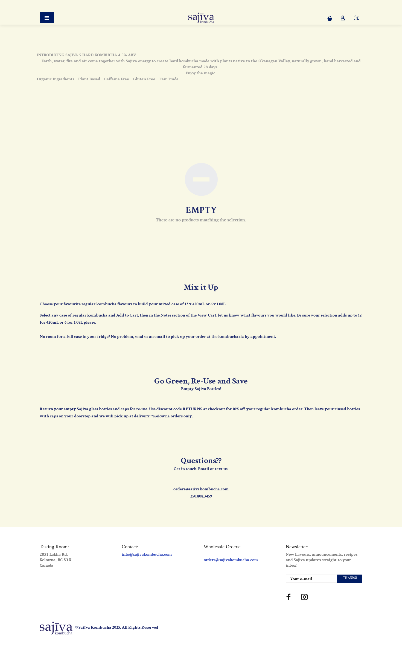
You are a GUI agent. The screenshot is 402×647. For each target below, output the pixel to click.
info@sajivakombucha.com (147, 554)
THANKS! (350, 578)
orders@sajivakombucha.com (231, 559)
